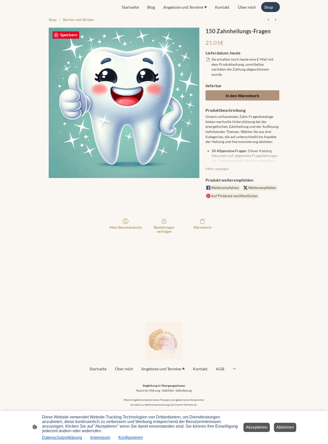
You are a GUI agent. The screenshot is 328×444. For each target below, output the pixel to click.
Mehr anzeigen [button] (217, 168)
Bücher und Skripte (78, 19)
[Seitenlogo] (164, 341)
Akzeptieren (257, 427)
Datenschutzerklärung (62, 437)
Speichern (68, 34)
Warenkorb (202, 227)
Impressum (100, 437)
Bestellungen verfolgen (164, 229)
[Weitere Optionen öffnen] (234, 368)
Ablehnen (285, 427)
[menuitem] (268, 19)
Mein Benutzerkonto (125, 227)
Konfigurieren (130, 437)
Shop (53, 19)
